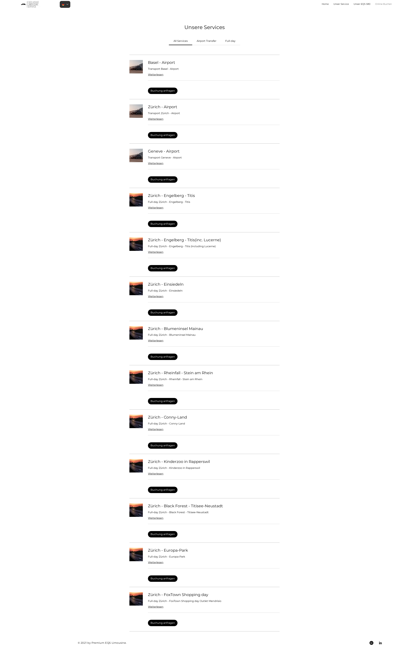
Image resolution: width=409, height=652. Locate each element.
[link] (181, 40)
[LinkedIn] (380, 643)
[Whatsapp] (371, 643)
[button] (162, 91)
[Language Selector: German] (65, 4)
